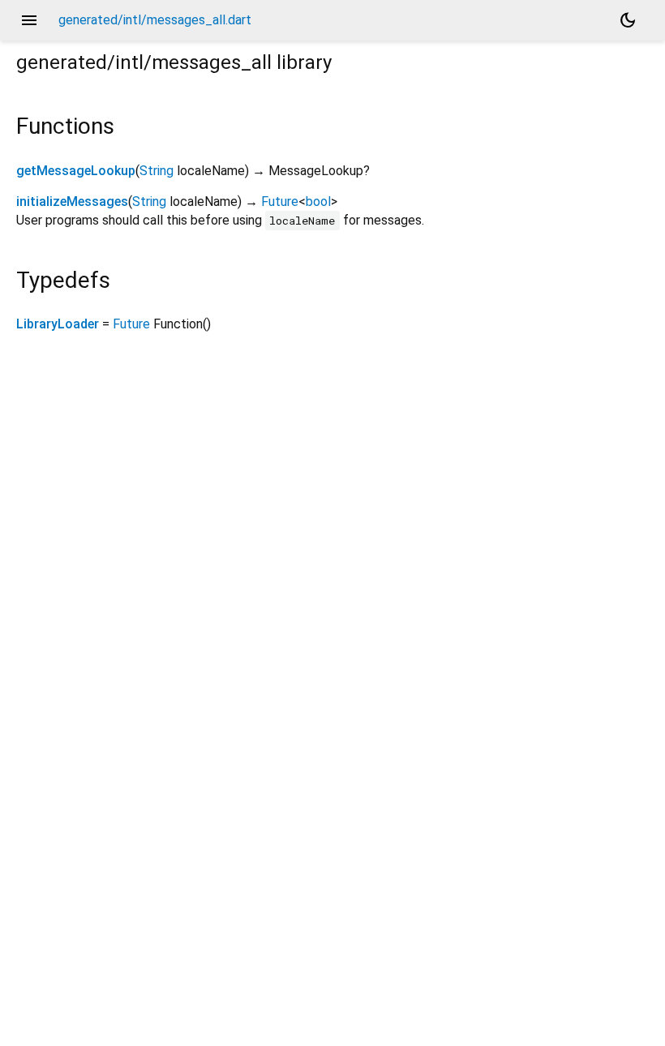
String (156, 170)
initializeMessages (72, 201)
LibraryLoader (57, 324)
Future (279, 201)
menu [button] (29, 20)
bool (318, 201)
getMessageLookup (75, 170)
